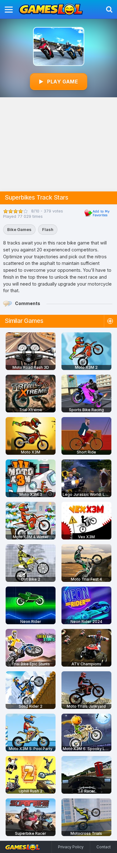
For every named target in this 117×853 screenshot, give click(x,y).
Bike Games (19, 229)
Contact (103, 847)
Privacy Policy (71, 847)
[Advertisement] (58, 144)
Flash (47, 229)
